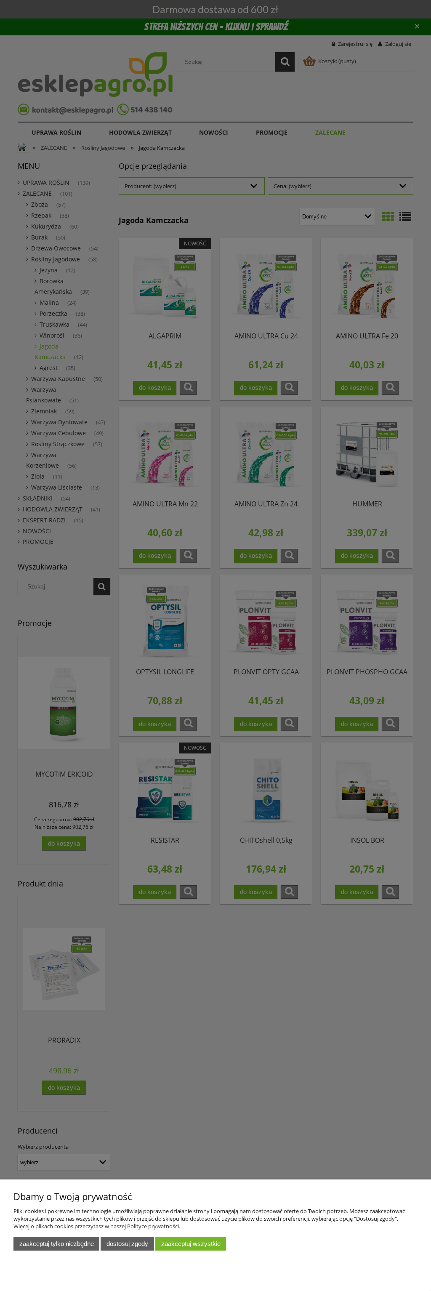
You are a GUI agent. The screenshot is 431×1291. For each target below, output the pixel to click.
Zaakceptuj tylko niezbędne (56, 1243)
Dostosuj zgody (127, 1243)
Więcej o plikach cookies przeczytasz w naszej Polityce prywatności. (96, 1226)
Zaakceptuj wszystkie (191, 1243)
